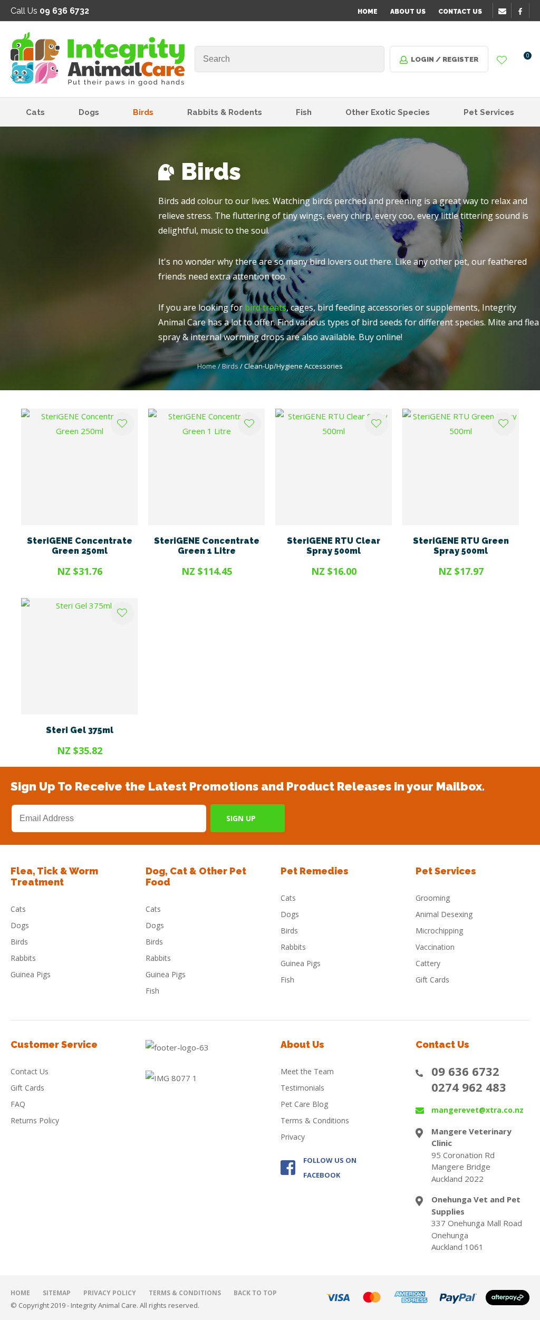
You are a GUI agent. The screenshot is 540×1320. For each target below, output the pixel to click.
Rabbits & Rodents (224, 112)
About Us (408, 11)
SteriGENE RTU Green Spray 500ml (461, 546)
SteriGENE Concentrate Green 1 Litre (206, 546)
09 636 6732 (465, 1071)
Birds (143, 112)
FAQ (18, 1104)
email (503, 11)
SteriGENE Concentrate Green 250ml (79, 546)
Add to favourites (122, 424)
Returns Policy (35, 1120)
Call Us (50, 11)
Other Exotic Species (387, 112)
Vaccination (435, 947)
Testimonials (302, 1088)
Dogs (89, 112)
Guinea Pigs (31, 974)
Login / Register (444, 59)
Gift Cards (432, 980)
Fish (304, 112)
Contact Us (460, 11)
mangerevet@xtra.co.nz (477, 1110)
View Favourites (502, 60)
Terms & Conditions (315, 1120)
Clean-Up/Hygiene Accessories (293, 366)
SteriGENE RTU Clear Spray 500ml (333, 546)
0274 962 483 (468, 1087)
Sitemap (57, 1292)
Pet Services (489, 112)
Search (371, 59)
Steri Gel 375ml (79, 730)
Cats (35, 112)
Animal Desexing (444, 914)
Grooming (433, 898)
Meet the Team (307, 1071)
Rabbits (23, 958)
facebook (523, 11)
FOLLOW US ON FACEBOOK (329, 1167)
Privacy (293, 1137)
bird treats (265, 307)
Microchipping (439, 931)
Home (368, 11)
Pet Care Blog (304, 1104)
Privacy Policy (109, 1292)
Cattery (428, 963)
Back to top (255, 1292)
